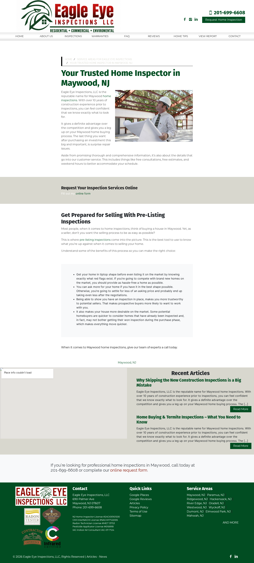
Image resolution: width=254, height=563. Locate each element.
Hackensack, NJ (221, 499)
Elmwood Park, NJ (218, 511)
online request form (128, 470)
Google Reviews (141, 499)
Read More (240, 409)
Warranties (100, 36)
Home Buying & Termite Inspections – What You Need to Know (189, 420)
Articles (135, 503)
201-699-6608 (229, 13)
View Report (208, 36)
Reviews (154, 36)
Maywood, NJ (127, 362)
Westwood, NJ (197, 507)
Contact (235, 36)
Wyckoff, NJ (217, 507)
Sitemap (135, 515)
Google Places (139, 495)
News (103, 556)
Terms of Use (138, 511)
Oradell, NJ (216, 503)
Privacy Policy (139, 507)
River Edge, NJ (197, 503)
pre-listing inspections (95, 239)
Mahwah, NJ (195, 515)
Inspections (73, 36)
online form (83, 193)
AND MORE (231, 522)
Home (19, 36)
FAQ (127, 36)
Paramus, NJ (215, 495)
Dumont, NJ (195, 511)
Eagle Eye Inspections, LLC (41, 556)
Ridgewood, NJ (197, 499)
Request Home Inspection (223, 19)
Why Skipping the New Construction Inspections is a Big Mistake (189, 383)
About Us (46, 36)
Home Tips (181, 36)
